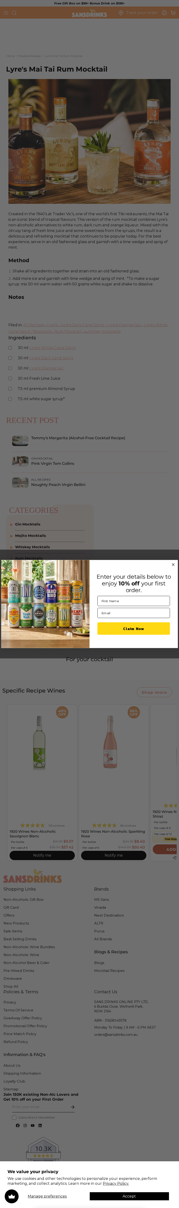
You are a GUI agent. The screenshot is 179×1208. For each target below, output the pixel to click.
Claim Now (133, 628)
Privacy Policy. (116, 1183)
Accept (129, 1196)
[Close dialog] (173, 564)
